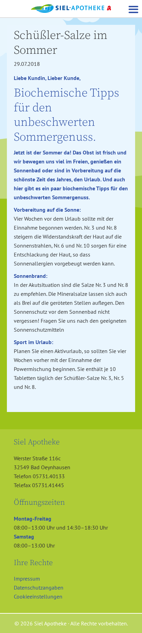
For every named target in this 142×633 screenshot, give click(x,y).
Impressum (27, 578)
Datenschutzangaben (38, 587)
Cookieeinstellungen (38, 596)
